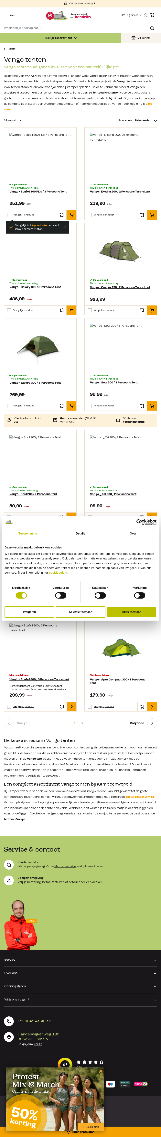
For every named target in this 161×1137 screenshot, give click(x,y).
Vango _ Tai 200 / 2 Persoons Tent (113, 494)
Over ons (10, 973)
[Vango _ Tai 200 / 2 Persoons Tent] (121, 458)
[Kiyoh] (80, 1065)
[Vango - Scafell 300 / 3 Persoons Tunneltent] (40, 647)
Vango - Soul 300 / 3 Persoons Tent (114, 382)
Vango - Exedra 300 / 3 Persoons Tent (35, 382)
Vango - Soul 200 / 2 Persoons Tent (33, 494)
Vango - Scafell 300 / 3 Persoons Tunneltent (39, 679)
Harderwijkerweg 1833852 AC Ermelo (38, 1036)
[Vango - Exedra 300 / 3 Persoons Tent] (40, 347)
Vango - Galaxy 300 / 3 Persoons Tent (35, 287)
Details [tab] (80, 533)
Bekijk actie (92, 1127)
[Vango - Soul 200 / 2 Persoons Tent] (40, 458)
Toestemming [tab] (27, 533)
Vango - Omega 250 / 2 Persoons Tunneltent (120, 287)
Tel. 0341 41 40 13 (34, 1021)
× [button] (100, 1071)
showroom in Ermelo (139, 797)
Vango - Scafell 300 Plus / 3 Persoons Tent (38, 191)
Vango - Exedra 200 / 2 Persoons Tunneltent (120, 191)
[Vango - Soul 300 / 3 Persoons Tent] (121, 347)
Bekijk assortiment (59, 38)
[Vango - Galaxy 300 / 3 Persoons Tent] (40, 251)
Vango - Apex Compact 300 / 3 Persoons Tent (117, 681)
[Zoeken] (152, 28)
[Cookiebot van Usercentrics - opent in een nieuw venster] (139, 522)
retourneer (77, 882)
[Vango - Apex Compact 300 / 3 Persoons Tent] (121, 647)
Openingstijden (15, 986)
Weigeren (29, 611)
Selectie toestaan (80, 611)
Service (9, 959)
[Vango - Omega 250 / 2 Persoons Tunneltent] (121, 251)
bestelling (34, 882)
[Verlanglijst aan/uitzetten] (62, 215)
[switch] (60, 595)
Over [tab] (133, 533)
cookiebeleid (58, 572)
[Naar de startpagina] (68, 16)
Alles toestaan (131, 611)
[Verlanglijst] (152, 15)
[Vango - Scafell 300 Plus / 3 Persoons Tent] (40, 156)
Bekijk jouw (30, 1044)
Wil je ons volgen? (16, 999)
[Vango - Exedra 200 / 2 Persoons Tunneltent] (121, 156)
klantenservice (65, 866)
